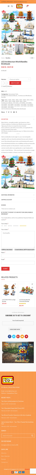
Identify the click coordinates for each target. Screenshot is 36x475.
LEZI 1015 (16, 103)
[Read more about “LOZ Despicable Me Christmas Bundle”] (32, 284)
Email (3, 259)
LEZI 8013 (10, 106)
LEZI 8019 (17, 106)
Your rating (4, 223)
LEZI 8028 (23, 106)
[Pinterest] (16, 112)
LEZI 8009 (23, 104)
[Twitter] (9, 112)
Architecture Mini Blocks (25, 95)
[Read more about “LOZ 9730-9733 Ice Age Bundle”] (15, 284)
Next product (34, 58)
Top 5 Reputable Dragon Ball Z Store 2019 (12, 408)
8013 (2, 101)
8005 (13, 100)
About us (3, 453)
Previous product (30, 58)
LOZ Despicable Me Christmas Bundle (24, 300)
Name (3, 252)
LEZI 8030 (30, 106)
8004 (9, 100)
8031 (21, 101)
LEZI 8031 (4, 107)
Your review (5, 229)
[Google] (11, 112)
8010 (28, 100)
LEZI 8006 (10, 104)
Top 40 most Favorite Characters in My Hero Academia (16, 415)
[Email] (14, 112)
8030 (17, 101)
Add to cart (15, 83)
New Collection (5, 456)
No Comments (12, 404)
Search (32, 436)
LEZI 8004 (28, 103)
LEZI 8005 (4, 104)
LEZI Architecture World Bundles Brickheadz (13, 109)
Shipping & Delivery (6, 199)
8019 (10, 101)
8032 (24, 101)
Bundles (8, 58)
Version (3, 79)
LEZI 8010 (30, 104)
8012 (31, 100)
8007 (20, 100)
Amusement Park (13, 94)
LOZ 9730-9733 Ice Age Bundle (8, 300)
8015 (6, 101)
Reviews (3, 459)
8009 (24, 100)
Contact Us (4, 462)
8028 (13, 101)
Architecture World (6, 103)
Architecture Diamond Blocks (9, 95)
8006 (17, 100)
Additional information (7, 195)
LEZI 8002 (22, 103)
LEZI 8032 (10, 107)
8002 (6, 100)
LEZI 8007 (17, 104)
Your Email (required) (18, 320)
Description (4, 119)
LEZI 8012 (4, 106)
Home (2, 58)
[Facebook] (7, 112)
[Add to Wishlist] (15, 287)
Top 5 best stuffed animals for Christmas (12, 401)
